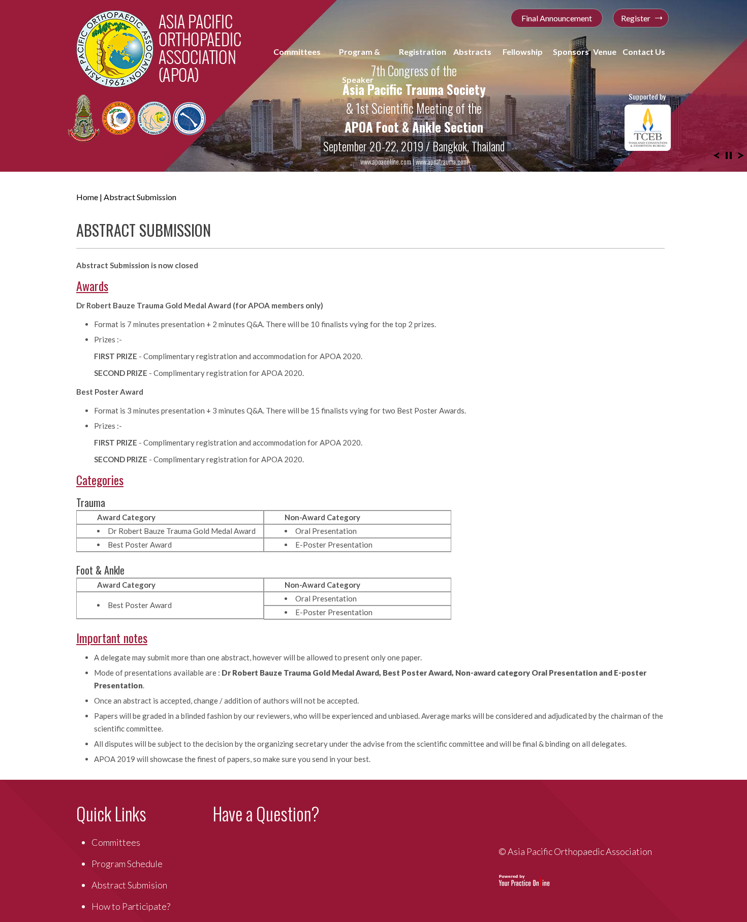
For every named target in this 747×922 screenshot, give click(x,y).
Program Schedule (127, 863)
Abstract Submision (129, 885)
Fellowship (523, 51)
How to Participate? (130, 906)
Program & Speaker (358, 65)
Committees (296, 65)
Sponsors (571, 51)
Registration (422, 51)
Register (635, 18)
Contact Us (643, 51)
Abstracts (473, 51)
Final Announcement (556, 18)
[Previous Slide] (716, 154)
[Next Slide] (741, 154)
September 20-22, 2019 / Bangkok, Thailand (414, 146)
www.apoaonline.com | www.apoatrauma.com (414, 161)
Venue (604, 51)
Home (87, 197)
